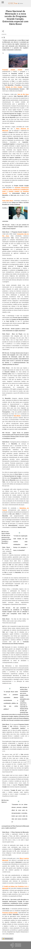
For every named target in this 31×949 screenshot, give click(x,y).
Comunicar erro (7, 938)
